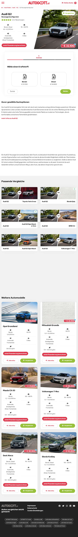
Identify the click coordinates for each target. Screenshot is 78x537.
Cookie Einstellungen (35, 511)
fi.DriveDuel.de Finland (59, 526)
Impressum (31, 506)
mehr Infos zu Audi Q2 (9, 118)
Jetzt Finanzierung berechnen (14, 45)
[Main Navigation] (2, 2)
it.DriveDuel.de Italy (17, 526)
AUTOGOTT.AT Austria (25, 519)
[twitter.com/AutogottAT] (63, 506)
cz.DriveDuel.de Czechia (66, 522)
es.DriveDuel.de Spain (11, 522)
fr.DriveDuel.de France (67, 519)
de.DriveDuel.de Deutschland (52, 519)
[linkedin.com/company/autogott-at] (70, 506)
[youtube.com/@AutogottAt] (74, 506)
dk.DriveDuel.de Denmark (45, 526)
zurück (12, 91)
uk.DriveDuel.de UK (23, 522)
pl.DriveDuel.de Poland (52, 522)
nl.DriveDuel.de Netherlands (37, 522)
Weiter (65, 91)
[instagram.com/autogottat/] (67, 506)
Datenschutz (32, 508)
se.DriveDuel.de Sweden (30, 526)
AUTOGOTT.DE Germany (11, 519)
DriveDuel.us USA (38, 519)
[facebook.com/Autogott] (59, 506)
